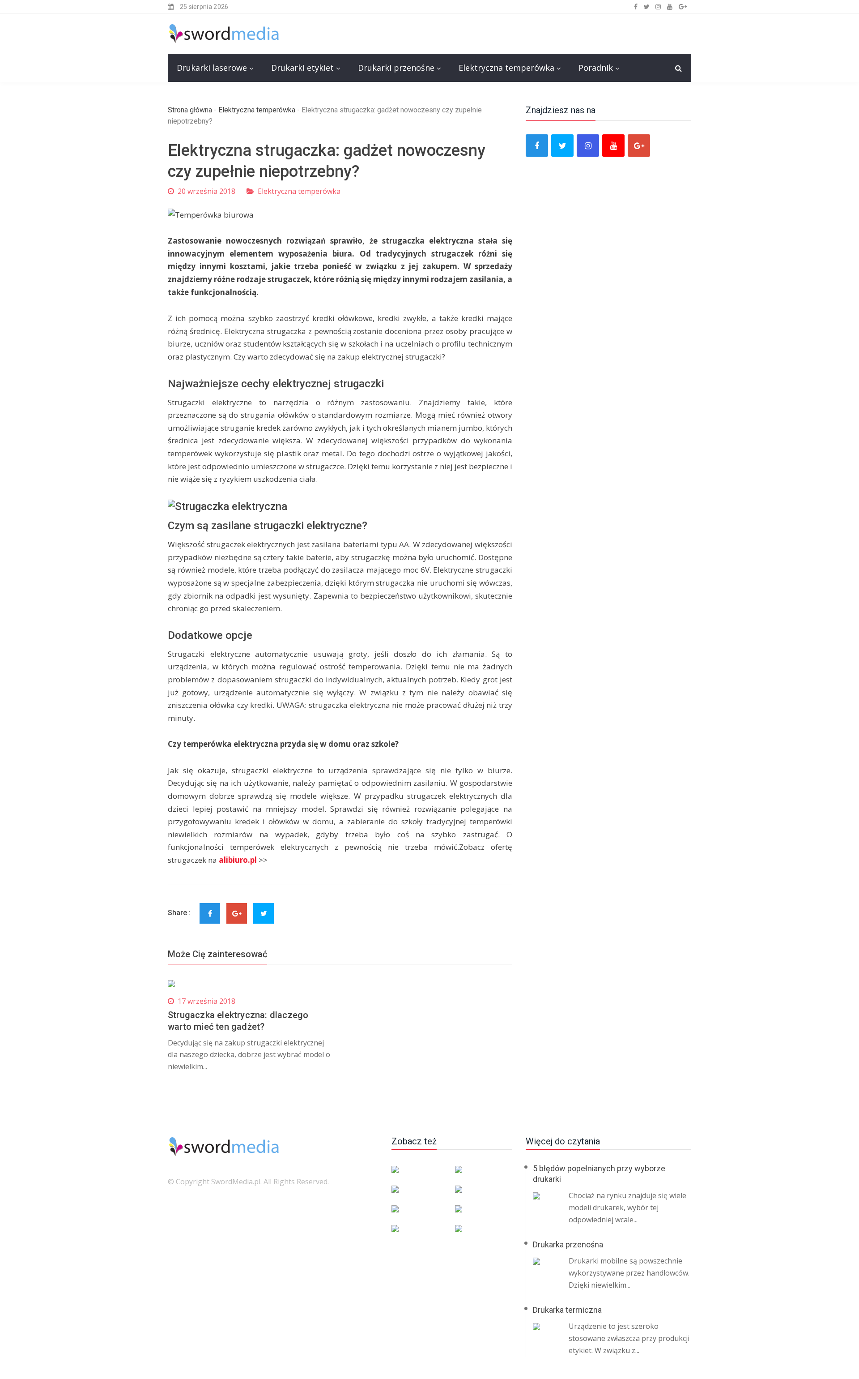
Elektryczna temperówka (506, 67)
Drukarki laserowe (212, 67)
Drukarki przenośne (396, 67)
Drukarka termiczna (567, 1310)
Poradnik (595, 67)
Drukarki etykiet (302, 67)
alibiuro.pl (238, 860)
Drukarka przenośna (568, 1244)
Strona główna (190, 110)
